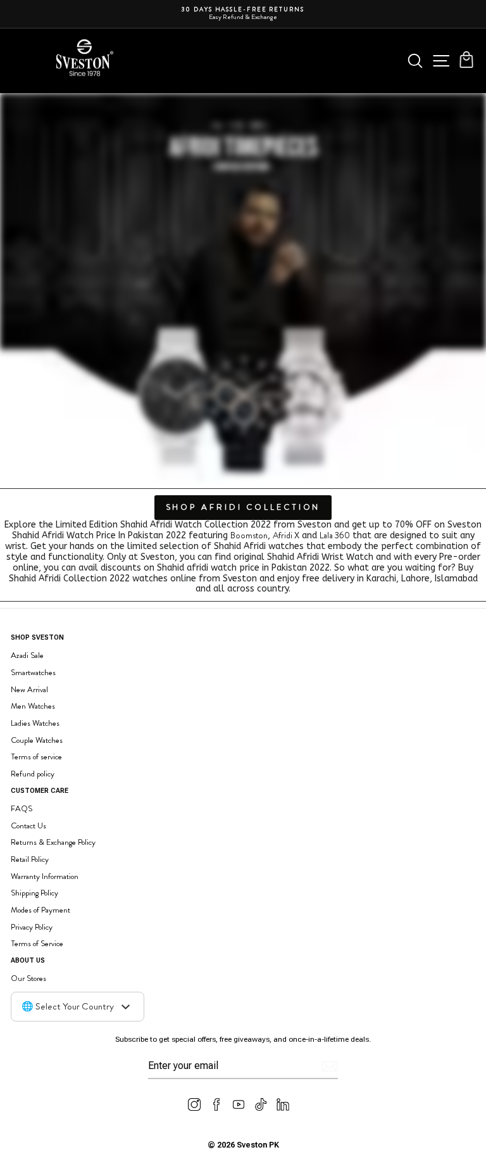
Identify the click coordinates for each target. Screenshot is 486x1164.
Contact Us (28, 825)
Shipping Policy (34, 893)
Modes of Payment (40, 910)
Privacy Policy (32, 927)
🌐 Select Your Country (68, 1006)
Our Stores (28, 978)
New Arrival (29, 689)
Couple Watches (37, 740)
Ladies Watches (35, 723)
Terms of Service (37, 943)
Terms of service (36, 756)
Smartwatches (33, 672)
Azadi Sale (27, 655)
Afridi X (286, 535)
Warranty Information (44, 876)
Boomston (249, 535)
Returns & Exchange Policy (53, 842)
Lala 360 (335, 535)
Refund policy (32, 774)
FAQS (21, 808)
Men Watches (33, 706)
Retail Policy (30, 859)
